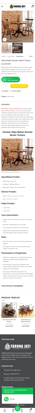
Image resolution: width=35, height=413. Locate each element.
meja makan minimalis (13, 125)
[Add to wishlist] (14, 304)
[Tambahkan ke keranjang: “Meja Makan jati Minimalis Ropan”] (31, 308)
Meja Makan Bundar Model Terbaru (11, 108)
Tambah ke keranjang (19, 86)
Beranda (3, 56)
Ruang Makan (11, 56)
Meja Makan (20, 56)
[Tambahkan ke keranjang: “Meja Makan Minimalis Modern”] (14, 308)
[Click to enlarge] (5, 39)
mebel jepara (28, 353)
